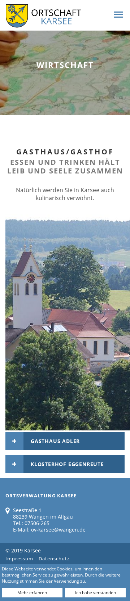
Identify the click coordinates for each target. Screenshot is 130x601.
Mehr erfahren (32, 592)
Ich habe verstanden (95, 592)
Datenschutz (54, 558)
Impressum (19, 558)
